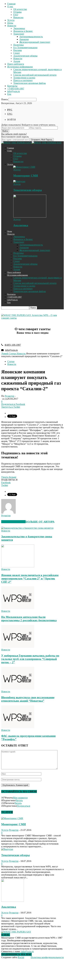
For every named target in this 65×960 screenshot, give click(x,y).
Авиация (24, 39)
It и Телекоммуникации (25, 47)
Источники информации (20, 66)
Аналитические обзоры (25, 55)
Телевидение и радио (24, 77)
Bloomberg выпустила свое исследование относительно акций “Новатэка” (27, 699)
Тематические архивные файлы (29, 83)
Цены (10, 23)
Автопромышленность (31, 36)
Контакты (12, 86)
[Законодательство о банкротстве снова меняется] (27, 528)
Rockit (21, 957)
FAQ (15, 14)
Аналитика (20, 225)
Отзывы (17, 12)
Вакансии (18, 17)
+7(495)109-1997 (15, 88)
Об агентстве (20, 9)
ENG (9, 114)
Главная (11, 3)
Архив (16, 61)
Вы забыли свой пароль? (14, 134)
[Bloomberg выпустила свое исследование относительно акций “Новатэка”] (17, 688)
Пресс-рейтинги (15, 64)
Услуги (11, 20)
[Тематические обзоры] (19, 181)
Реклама (17, 50)
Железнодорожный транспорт (34, 42)
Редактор (9, 396)
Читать (19, 800)
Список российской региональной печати (35, 75)
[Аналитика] (29, 216)
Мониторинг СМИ (25, 175)
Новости (11, 25)
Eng (9, 94)
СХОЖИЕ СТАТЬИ (13, 521)
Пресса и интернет (23, 80)
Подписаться (23, 806)
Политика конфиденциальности (47, 957)
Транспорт (18, 34)
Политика (18, 44)
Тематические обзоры (27, 190)
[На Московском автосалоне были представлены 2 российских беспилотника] (17, 608)
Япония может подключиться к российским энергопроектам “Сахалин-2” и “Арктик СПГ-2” (29, 578)
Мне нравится (20, 797)
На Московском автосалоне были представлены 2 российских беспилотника (29, 618)
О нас (10, 6)
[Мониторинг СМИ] (24, 167)
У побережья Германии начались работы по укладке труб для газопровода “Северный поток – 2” (30, 659)
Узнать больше (8, 477)
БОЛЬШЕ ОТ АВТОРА (40, 521)
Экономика (19, 28)
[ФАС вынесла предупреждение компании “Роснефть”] (17, 727)
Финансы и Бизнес (23, 31)
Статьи (11, 361)
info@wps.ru (13, 91)
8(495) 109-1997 (13, 345)
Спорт (16, 53)
